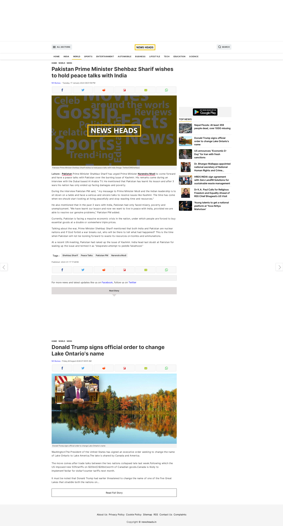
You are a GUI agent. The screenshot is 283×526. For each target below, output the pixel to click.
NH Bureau (56, 83)
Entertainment (105, 56)
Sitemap (147, 514)
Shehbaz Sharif (70, 255)
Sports (88, 56)
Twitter (132, 282)
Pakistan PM (102, 255)
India (66, 56)
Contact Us (165, 514)
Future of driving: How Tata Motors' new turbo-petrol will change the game (3, 267)
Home (57, 56)
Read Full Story (114, 492)
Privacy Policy (117, 514)
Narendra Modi (146, 173)
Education (179, 56)
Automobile (124, 56)
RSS (156, 514)
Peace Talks (87, 255)
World (76, 56)
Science (193, 56)
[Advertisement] (141, 20)
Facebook (107, 282)
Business (140, 56)
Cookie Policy (134, 514)
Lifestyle (154, 56)
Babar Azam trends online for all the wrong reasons (279, 267)
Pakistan (67, 173)
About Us (102, 514)
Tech (167, 56)
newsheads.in (149, 521)
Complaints (180, 514)
